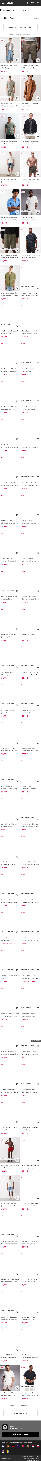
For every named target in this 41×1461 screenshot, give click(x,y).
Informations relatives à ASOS (30, 1456)
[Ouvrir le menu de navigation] (3, 3)
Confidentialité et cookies (31, 1458)
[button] (3, 1446)
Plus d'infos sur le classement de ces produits (19, 34)
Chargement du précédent (20, 27)
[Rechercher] (27, 3)
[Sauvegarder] (17, 60)
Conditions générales (33, 1460)
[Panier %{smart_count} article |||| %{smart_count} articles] (38, 3)
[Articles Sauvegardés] (32, 3)
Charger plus (20, 1413)
